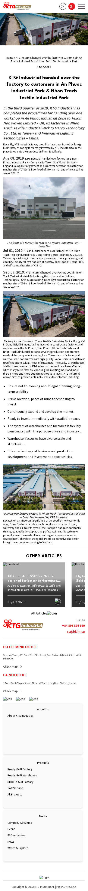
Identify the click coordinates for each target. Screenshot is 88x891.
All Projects (14, 794)
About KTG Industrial (20, 716)
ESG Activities (16, 835)
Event (11, 829)
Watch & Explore (17, 848)
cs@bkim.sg (76, 631)
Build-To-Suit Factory (20, 782)
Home (9, 58)
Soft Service (15, 788)
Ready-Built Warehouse (22, 775)
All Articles (39, 613)
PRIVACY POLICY (66, 887)
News (11, 841)
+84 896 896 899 (73, 625)
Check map (10, 666)
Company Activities (19, 823)
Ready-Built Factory (19, 769)
